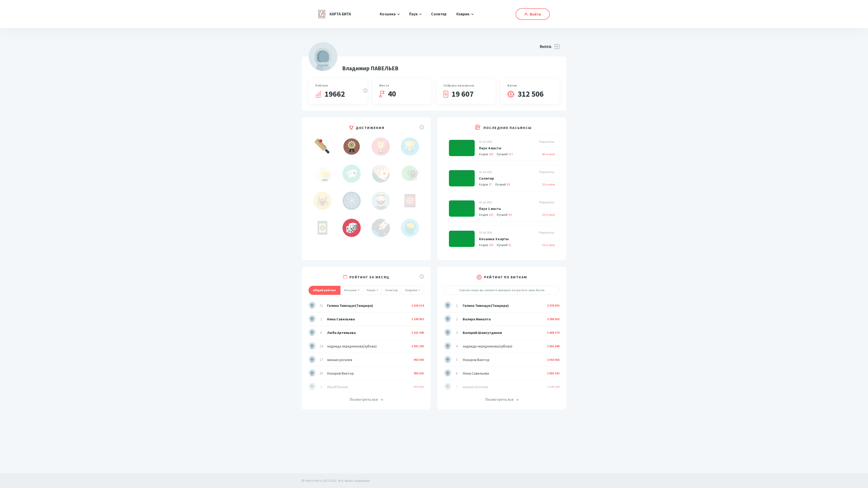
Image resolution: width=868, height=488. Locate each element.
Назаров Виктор (340, 373)
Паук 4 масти (490, 148)
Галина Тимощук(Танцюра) (350, 305)
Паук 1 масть (490, 208)
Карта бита (340, 14)
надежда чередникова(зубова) (352, 346)
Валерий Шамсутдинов (482, 332)
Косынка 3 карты (494, 239)
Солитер (439, 14)
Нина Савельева (341, 319)
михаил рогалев (339, 359)
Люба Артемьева (341, 332)
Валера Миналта (477, 319)
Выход (546, 46)
